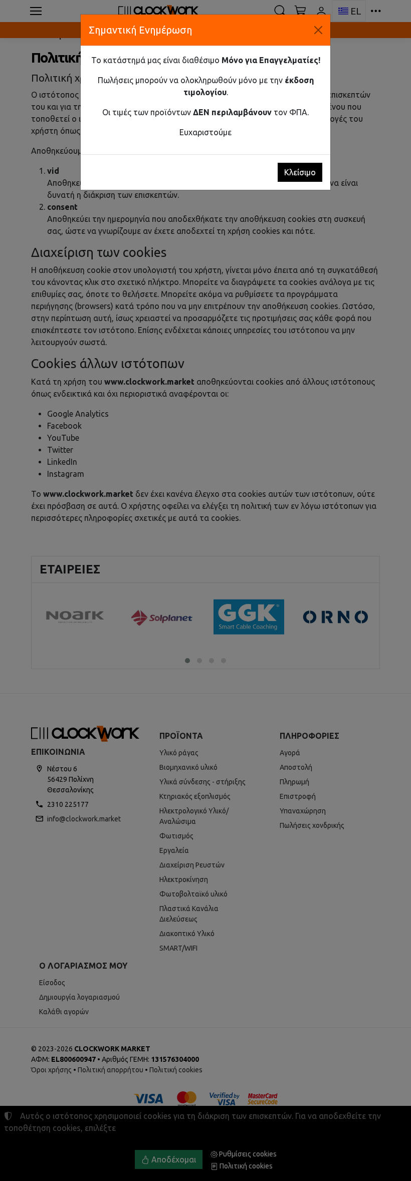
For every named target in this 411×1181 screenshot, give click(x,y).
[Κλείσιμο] (318, 30)
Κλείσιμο (300, 172)
